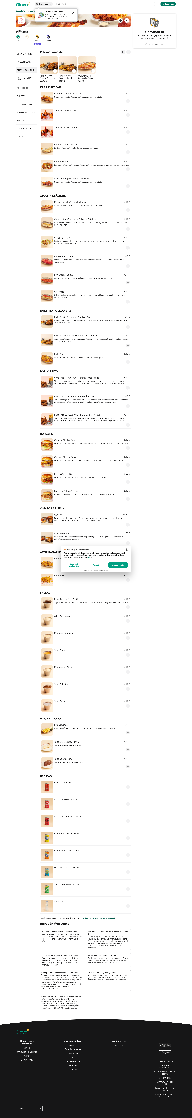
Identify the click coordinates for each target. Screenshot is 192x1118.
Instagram (119, 1045)
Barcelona (20, 11)
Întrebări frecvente (73, 1049)
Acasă (91, 918)
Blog (73, 1057)
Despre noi (73, 1045)
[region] (85, 69)
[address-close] (73, 13)
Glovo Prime (73, 1053)
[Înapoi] (123, 52)
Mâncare (31, 11)
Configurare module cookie (164, 1083)
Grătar (86, 918)
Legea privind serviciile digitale (164, 1089)
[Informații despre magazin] (120, 20)
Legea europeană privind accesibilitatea (164, 1095)
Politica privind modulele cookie (164, 1072)
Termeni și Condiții (165, 1061)
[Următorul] (128, 52)
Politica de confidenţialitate (165, 1066)
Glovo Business (27, 1060)
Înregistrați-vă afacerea (27, 1052)
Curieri (27, 1056)
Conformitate (165, 1078)
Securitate (73, 1065)
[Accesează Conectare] (23, 4)
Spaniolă (111, 918)
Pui (81, 918)
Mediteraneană (101, 918)
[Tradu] (126, 20)
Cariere (27, 1048)
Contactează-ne (73, 1061)
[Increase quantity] (55, 71)
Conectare (73, 1069)
